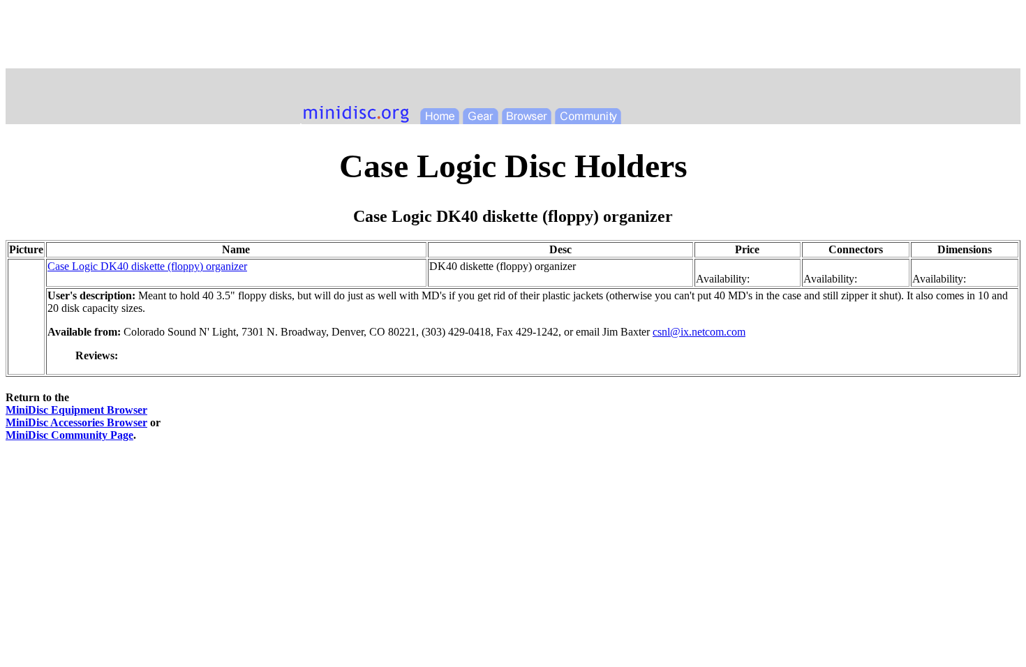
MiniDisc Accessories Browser (76, 422)
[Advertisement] (513, 37)
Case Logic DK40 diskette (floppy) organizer (147, 266)
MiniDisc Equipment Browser (76, 410)
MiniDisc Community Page (69, 435)
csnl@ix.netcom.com (699, 332)
